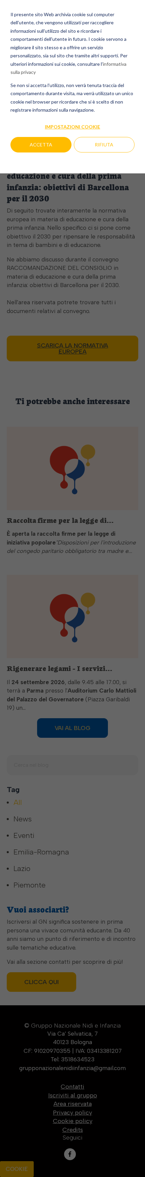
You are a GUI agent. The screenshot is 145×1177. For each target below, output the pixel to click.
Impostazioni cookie (72, 127)
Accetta (41, 144)
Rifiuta (104, 144)
